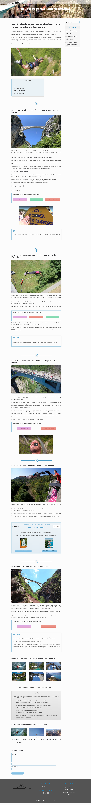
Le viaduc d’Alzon (19, 91)
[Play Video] (36, 215)
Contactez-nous (68, 787)
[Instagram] (43, 793)
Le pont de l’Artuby (19, 86)
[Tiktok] (45, 793)
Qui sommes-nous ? (69, 786)
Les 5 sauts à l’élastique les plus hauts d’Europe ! (53, 739)
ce (55, 342)
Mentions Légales (69, 789)
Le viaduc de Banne (19, 88)
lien (56, 342)
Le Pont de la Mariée (19, 93)
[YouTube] (48, 793)
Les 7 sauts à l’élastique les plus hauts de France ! (36, 739)
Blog (69, 794)
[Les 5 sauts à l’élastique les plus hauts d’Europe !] (53, 732)
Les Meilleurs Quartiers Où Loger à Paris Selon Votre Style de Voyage (71, 38)
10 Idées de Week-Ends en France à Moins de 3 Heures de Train (72, 44)
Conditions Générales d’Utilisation (68, 791)
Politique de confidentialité (69, 792)
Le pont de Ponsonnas (20, 90)
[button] (77, 2)
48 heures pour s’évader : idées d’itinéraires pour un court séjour (71, 32)
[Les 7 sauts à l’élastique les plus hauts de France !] (36, 732)
